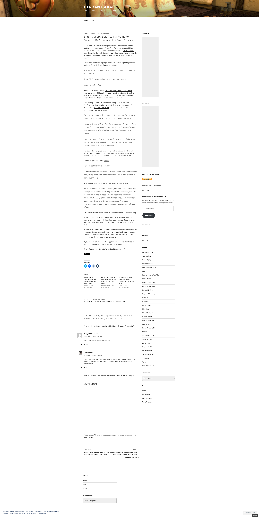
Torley (144, 362)
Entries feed (146, 394)
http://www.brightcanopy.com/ (113, 249)
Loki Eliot (145, 301)
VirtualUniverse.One (148, 366)
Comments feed (147, 398)
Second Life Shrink (148, 347)
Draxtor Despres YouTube (150, 275)
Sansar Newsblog (148, 335)
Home (86, 20)
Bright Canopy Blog (123, 93)
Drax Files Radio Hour (149, 267)
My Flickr (145, 240)
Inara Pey (145, 297)
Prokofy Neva (146, 324)
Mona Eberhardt (147, 313)
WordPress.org (147, 402)
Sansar (144, 332)
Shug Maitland (147, 350)
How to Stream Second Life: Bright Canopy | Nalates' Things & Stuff (112, 326)
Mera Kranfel (146, 305)
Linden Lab (110, 302)
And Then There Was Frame (120, 156)
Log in (144, 390)
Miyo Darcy (146, 309)
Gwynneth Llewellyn (148, 286)
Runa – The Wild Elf (148, 328)
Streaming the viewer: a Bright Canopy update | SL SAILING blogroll (112, 375)
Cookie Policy (42, 513)
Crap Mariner (146, 256)
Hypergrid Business (148, 294)
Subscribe (148, 215)
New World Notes (148, 320)
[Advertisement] (150, 67)
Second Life (91, 299)
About (93, 20)
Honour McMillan (147, 290)
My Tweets (145, 190)
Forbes (97, 178)
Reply (86, 345)
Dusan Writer (146, 279)
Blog (84, 484)
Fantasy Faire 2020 (148, 282)
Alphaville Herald (147, 252)
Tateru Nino (146, 358)
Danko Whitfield (147, 263)
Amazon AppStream (101, 108)
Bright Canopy (103, 65)
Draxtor (144, 271)
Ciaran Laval (99, 7)
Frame (106, 161)
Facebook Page (148, 225)
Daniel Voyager (147, 260)
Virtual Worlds (104, 299)
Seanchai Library (147, 339)
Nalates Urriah (147, 316)
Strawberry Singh (147, 354)
